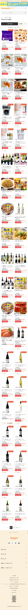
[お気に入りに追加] (2, 51)
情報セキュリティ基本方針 (14, 586)
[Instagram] (19, 543)
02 (14, 527)
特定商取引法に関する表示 (14, 579)
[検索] (17, 8)
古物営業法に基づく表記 (14, 577)
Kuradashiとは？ (24, 1)
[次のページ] (20, 527)
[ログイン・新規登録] (22, 8)
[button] (12, 48)
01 (11, 527)
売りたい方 (3, 554)
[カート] (24, 8)
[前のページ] (8, 527)
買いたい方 (3, 558)
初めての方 (3, 549)
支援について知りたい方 (6, 563)
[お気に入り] (19, 8)
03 (17, 527)
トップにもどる (14, 532)
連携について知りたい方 (6, 567)
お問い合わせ (14, 592)
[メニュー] (26, 8)
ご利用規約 (14, 575)
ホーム (2, 17)
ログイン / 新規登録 (13, 8)
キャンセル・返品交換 (14, 581)
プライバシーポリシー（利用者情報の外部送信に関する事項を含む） (14, 584)
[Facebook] (9, 543)
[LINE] (16, 543)
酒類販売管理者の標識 (14, 588)
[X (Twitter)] (12, 543)
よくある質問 (14, 590)
